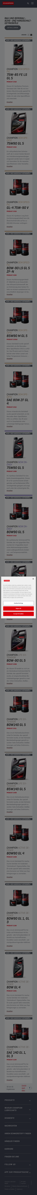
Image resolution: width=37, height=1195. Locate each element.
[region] (18, 597)
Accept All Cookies (18, 613)
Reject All (18, 608)
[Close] (33, 579)
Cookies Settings (18, 603)
